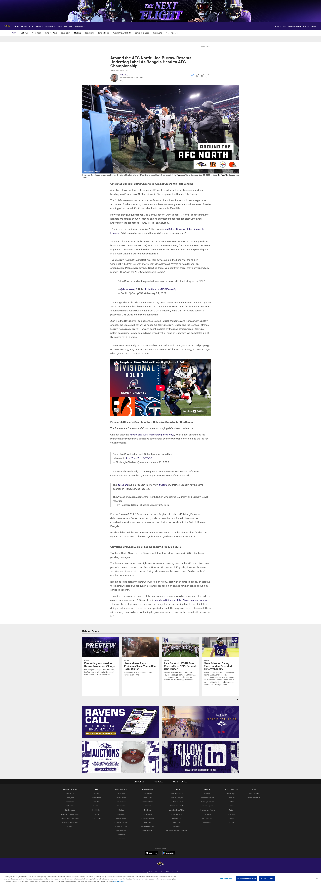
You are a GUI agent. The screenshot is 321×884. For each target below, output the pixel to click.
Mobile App (231, 793)
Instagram (231, 814)
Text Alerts (176, 826)
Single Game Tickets (177, 806)
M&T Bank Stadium (207, 798)
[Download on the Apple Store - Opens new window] (151, 853)
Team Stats (96, 802)
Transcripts (121, 835)
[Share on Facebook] (192, 77)
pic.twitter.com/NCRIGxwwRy (160, 289)
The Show (147, 810)
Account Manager (177, 798)
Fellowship (70, 806)
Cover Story (121, 806)
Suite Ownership (176, 814)
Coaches (96, 806)
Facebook (231, 806)
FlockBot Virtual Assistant (70, 814)
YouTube (231, 822)
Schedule (207, 793)
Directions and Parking (207, 810)
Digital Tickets (176, 822)
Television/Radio (147, 830)
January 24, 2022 (156, 293)
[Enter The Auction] (120, 757)
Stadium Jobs (70, 810)
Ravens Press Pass (147, 826)
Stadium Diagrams (207, 806)
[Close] (317, 878)
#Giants (163, 484)
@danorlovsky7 (128, 289)
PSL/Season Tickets (176, 802)
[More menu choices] (88, 26)
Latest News (121, 793)
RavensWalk (207, 822)
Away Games (176, 818)
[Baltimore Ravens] (160, 864)
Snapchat (231, 818)
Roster (96, 793)
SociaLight (121, 814)
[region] (160, 878)
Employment (70, 798)
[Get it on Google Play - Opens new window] (169, 854)
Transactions (96, 798)
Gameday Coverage (207, 802)
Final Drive (147, 806)
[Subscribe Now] (120, 722)
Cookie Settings (226, 878)
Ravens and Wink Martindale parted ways (152, 434)
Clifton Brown (125, 75)
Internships (70, 802)
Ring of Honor (96, 818)
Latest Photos (121, 798)
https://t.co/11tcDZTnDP (138, 458)
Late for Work (121, 802)
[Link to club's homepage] (7, 26)
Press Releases (121, 830)
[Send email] (202, 77)
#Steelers (122, 484)
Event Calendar (254, 793)
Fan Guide (207, 814)
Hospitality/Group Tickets (176, 810)
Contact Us (70, 793)
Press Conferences (147, 818)
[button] (157, 699)
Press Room (121, 839)
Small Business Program (70, 822)
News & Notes (121, 818)
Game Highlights (147, 802)
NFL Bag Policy (207, 818)
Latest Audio (147, 798)
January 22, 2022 (159, 462)
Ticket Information (177, 793)
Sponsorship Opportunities (70, 818)
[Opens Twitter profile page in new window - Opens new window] (121, 80)
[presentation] (238, 699)
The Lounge (147, 822)
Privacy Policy (118, 881)
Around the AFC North (121, 822)
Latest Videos (147, 793)
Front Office (96, 810)
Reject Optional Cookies (246, 878)
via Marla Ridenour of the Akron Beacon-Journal (181, 599)
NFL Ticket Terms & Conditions (176, 830)
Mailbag (121, 810)
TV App (231, 802)
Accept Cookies (267, 878)
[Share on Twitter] (197, 77)
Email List (231, 798)
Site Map (70, 826)
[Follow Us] (200, 757)
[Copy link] (207, 76)
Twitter (231, 810)
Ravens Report (147, 814)
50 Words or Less (121, 826)
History (96, 814)
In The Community (254, 798)
